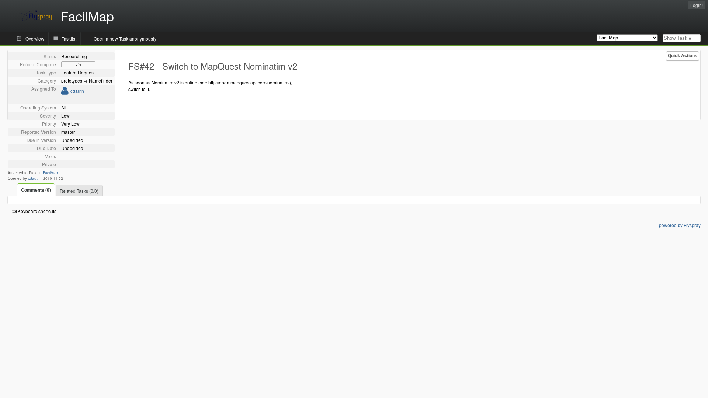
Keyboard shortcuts (36, 211)
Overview (34, 38)
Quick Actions (682, 55)
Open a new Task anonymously (125, 38)
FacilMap (50, 172)
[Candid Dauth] (65, 92)
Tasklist (69, 38)
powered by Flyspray (680, 225)
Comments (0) (36, 189)
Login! (696, 5)
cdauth (77, 91)
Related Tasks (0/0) (79, 191)
